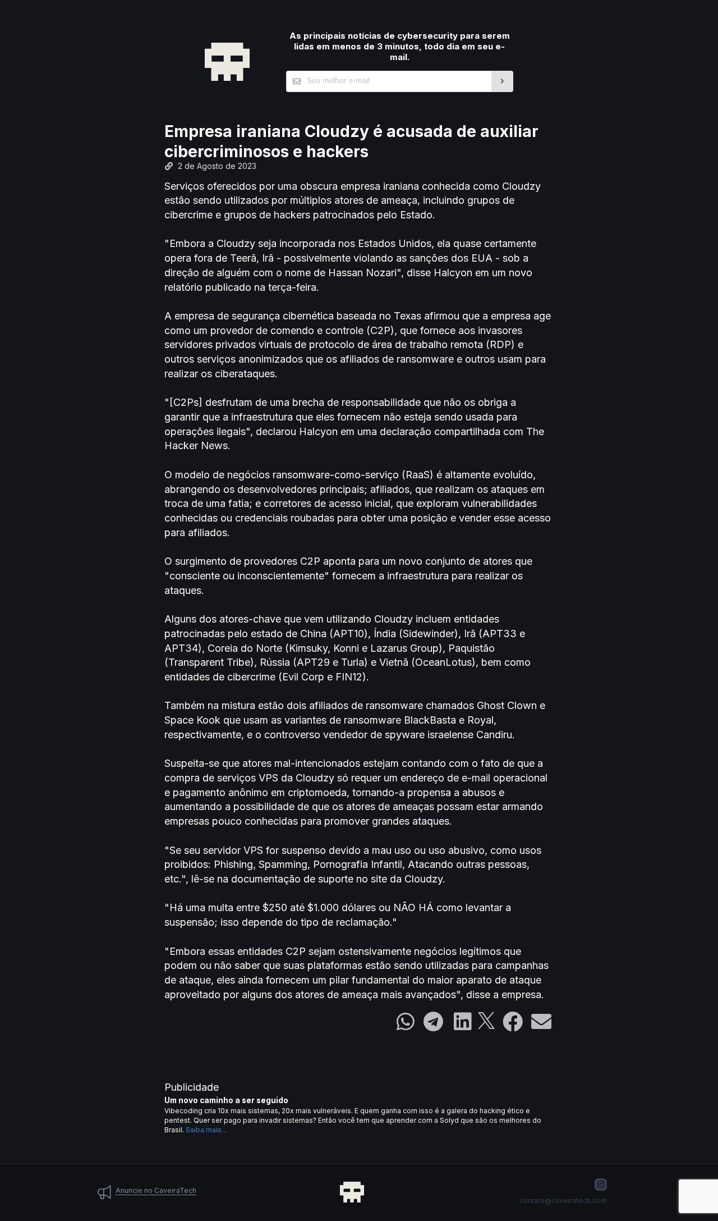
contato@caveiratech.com (563, 1200)
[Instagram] (601, 1184)
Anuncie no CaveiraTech (156, 1190)
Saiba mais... (206, 1130)
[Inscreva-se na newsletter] (502, 81)
